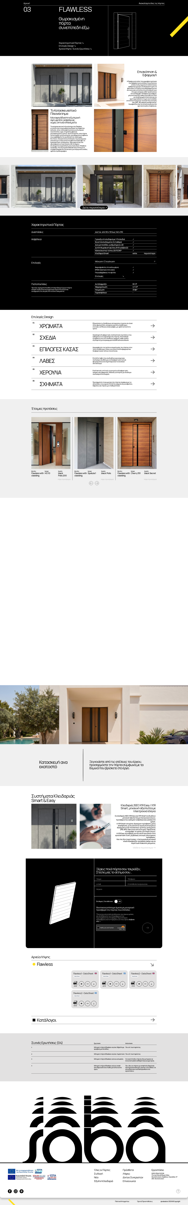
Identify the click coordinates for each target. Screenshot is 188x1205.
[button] (97, 483)
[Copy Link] (87, 984)
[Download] (94, 984)
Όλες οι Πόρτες (102, 1170)
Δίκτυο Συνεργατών (133, 1177)
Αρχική (27, 3)
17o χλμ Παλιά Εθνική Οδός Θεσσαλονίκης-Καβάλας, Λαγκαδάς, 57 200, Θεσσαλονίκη (164, 1177)
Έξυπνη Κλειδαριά (103, 1181)
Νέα (96, 1177)
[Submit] (147, 928)
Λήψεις (126, 1173)
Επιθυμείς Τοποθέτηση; (104, 901)
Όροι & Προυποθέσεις (145, 1201)
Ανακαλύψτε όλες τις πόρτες (151, 3)
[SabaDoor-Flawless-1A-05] (116, 186)
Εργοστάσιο (157, 1170)
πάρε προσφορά (64, 479)
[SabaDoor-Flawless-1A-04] (82, 186)
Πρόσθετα (128, 1170)
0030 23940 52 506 (157, 1173)
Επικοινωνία (129, 1181)
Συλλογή (98, 1173)
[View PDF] (81, 984)
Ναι (118, 901)
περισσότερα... (150, 253)
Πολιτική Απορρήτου (122, 1201)
